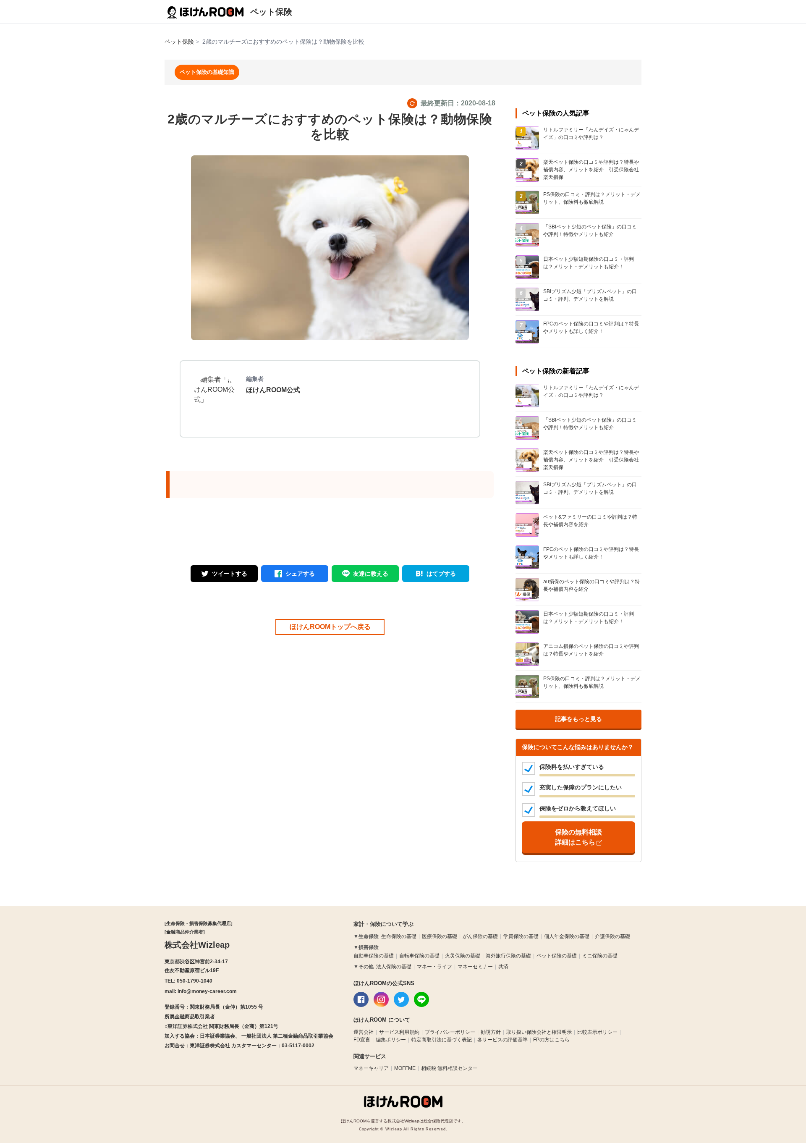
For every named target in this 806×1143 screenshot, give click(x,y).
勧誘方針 (491, 1032)
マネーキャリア (371, 1068)
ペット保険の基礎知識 (207, 72)
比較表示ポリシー (597, 1032)
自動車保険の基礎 (373, 956)
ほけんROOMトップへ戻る (330, 626)
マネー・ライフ (434, 967)
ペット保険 (271, 11)
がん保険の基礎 (480, 936)
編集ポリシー (391, 1040)
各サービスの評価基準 (502, 1040)
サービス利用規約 (399, 1032)
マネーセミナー (475, 967)
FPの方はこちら (551, 1040)
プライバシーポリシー (450, 1032)
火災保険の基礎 (462, 956)
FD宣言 (361, 1040)
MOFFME (405, 1068)
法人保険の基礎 (393, 967)
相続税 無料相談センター (449, 1068)
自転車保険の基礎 (419, 956)
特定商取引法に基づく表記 (441, 1040)
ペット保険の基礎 (556, 956)
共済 (503, 967)
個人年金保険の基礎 (566, 936)
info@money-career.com (207, 991)
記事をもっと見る (578, 719)
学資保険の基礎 (521, 936)
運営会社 (363, 1032)
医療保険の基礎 (439, 936)
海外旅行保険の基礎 (508, 956)
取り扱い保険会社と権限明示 (539, 1032)
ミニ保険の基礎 (600, 956)
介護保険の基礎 (612, 936)
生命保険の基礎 (398, 936)
